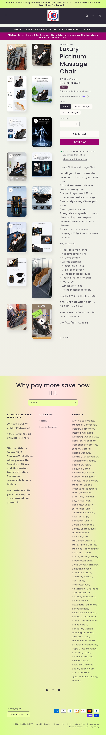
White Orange (70, 112)
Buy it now (79, 142)
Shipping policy (92, 727)
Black (65, 106)
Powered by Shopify (42, 724)
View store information (75, 159)
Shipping (64, 91)
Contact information (76, 724)
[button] (6, 16)
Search (43, 420)
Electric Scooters (48, 427)
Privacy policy (59, 724)
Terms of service (76, 727)
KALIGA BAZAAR (26, 724)
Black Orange (82, 106)
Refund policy (93, 724)
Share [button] (66, 337)
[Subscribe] (75, 402)
